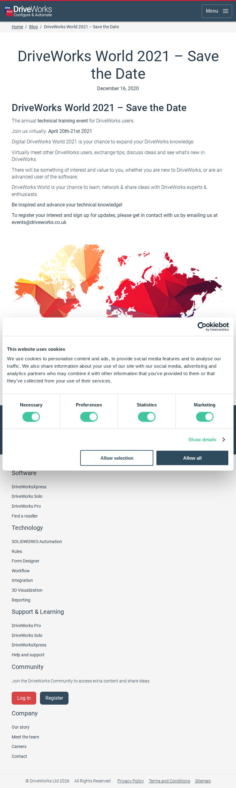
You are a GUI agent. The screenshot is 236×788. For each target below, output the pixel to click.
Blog (33, 26)
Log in (24, 698)
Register (54, 698)
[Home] (28, 11)
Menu (212, 11)
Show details (202, 439)
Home (17, 26)
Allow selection (116, 458)
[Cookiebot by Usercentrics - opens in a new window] (202, 326)
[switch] (89, 417)
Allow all (192, 458)
